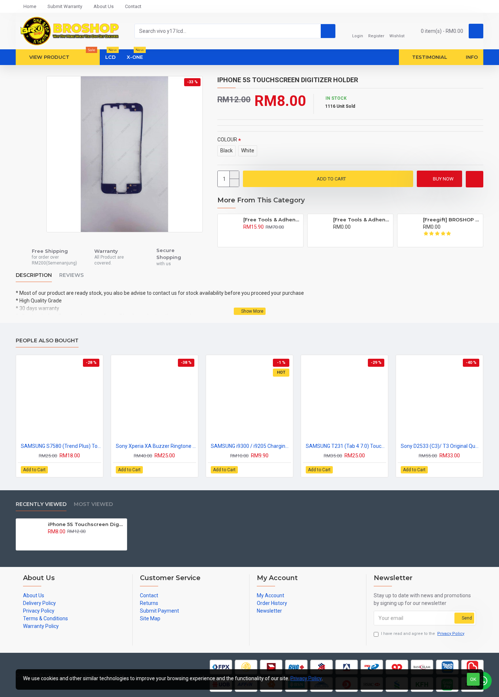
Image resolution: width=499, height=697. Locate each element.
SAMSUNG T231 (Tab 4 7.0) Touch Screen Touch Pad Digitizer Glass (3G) (346, 446)
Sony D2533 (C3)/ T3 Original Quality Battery (441, 446)
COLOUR (227, 139)
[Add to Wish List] (474, 179)
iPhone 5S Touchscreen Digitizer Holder (86, 524)
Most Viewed (93, 504)
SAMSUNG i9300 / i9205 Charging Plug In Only (251, 446)
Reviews (71, 275)
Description (34, 275)
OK (473, 679)
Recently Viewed (41, 504)
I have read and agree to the (422, 633)
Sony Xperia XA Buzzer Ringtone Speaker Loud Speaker (156, 446)
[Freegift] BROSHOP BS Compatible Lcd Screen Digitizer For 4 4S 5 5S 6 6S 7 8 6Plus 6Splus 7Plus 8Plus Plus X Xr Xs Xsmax (451, 219)
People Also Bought (47, 341)
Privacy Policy (306, 678)
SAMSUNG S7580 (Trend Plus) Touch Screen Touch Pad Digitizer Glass (61, 446)
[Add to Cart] (245, 235)
